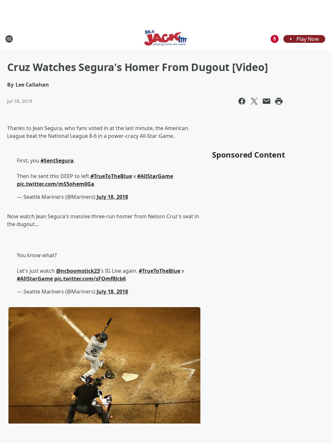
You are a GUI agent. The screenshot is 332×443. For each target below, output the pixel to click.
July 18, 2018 (112, 196)
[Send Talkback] (275, 39)
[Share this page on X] (254, 101)
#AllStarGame (155, 176)
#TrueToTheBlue (111, 176)
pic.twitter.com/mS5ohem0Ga (55, 183)
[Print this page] (278, 101)
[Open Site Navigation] (9, 39)
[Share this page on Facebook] (241, 101)
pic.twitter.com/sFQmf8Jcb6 (90, 278)
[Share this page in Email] (266, 101)
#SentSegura (57, 160)
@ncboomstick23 (78, 270)
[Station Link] (166, 38)
